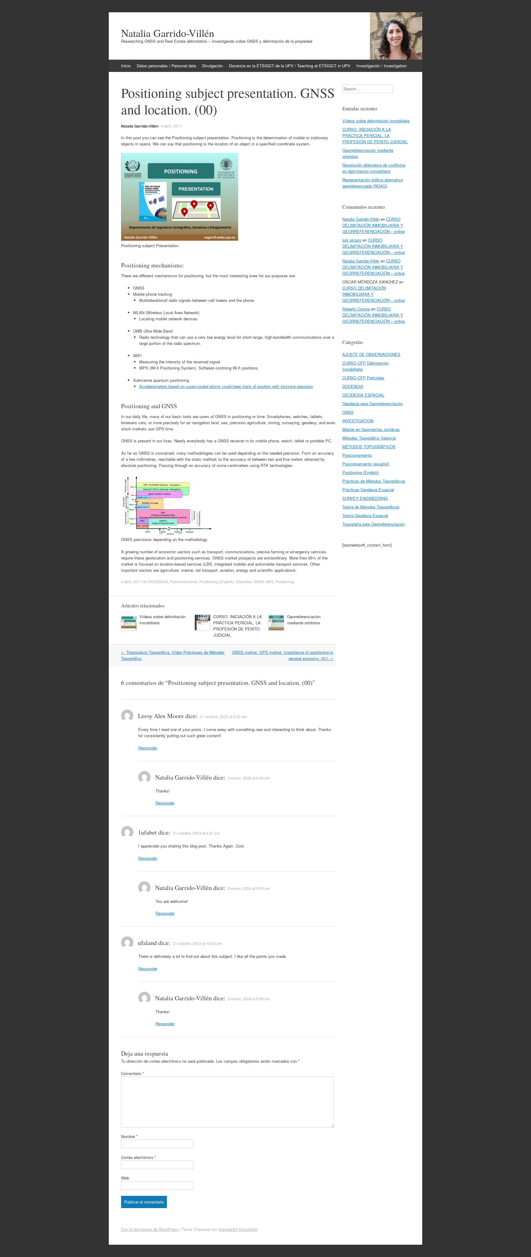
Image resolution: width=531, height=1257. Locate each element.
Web (125, 1178)
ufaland (147, 943)
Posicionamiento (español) (365, 464)
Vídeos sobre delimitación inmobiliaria (376, 121)
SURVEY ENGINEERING (365, 498)
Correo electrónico (138, 1157)
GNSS (259, 581)
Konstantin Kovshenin (238, 1229)
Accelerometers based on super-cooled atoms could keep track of (198, 386)
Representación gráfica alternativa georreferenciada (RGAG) (372, 183)
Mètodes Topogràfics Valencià (369, 438)
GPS (269, 581)
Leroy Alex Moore (161, 716)
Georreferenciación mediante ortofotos (304, 620)
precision (305, 386)
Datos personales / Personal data (166, 66)
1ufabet (147, 832)
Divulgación (212, 66)
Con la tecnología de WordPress (150, 1229)
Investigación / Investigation (381, 66)
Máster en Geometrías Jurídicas (371, 429)
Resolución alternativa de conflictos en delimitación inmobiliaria (374, 168)
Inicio (126, 66)
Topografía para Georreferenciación (373, 524)
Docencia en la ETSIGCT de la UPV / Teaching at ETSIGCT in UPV (289, 66)
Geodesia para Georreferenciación (372, 403)
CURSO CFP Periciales (363, 378)
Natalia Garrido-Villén (167, 33)
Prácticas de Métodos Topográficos (373, 481)
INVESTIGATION (357, 421)
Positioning (284, 581)
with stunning (284, 386)
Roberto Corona (356, 309)
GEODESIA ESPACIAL (363, 395)
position (264, 386)
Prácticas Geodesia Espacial (368, 489)
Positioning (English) (216, 581)
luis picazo (351, 240)
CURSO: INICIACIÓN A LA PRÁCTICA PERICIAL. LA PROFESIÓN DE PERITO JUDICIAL (237, 626)
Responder (147, 748)
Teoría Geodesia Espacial (365, 515)
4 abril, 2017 (171, 125)
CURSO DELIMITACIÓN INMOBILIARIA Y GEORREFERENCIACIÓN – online (373, 225)
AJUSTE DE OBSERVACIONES (371, 354)
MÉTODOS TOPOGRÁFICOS (368, 446)
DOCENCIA (158, 581)
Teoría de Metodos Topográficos (370, 507)
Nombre (129, 1136)
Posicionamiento (184, 581)
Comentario (132, 1073)
